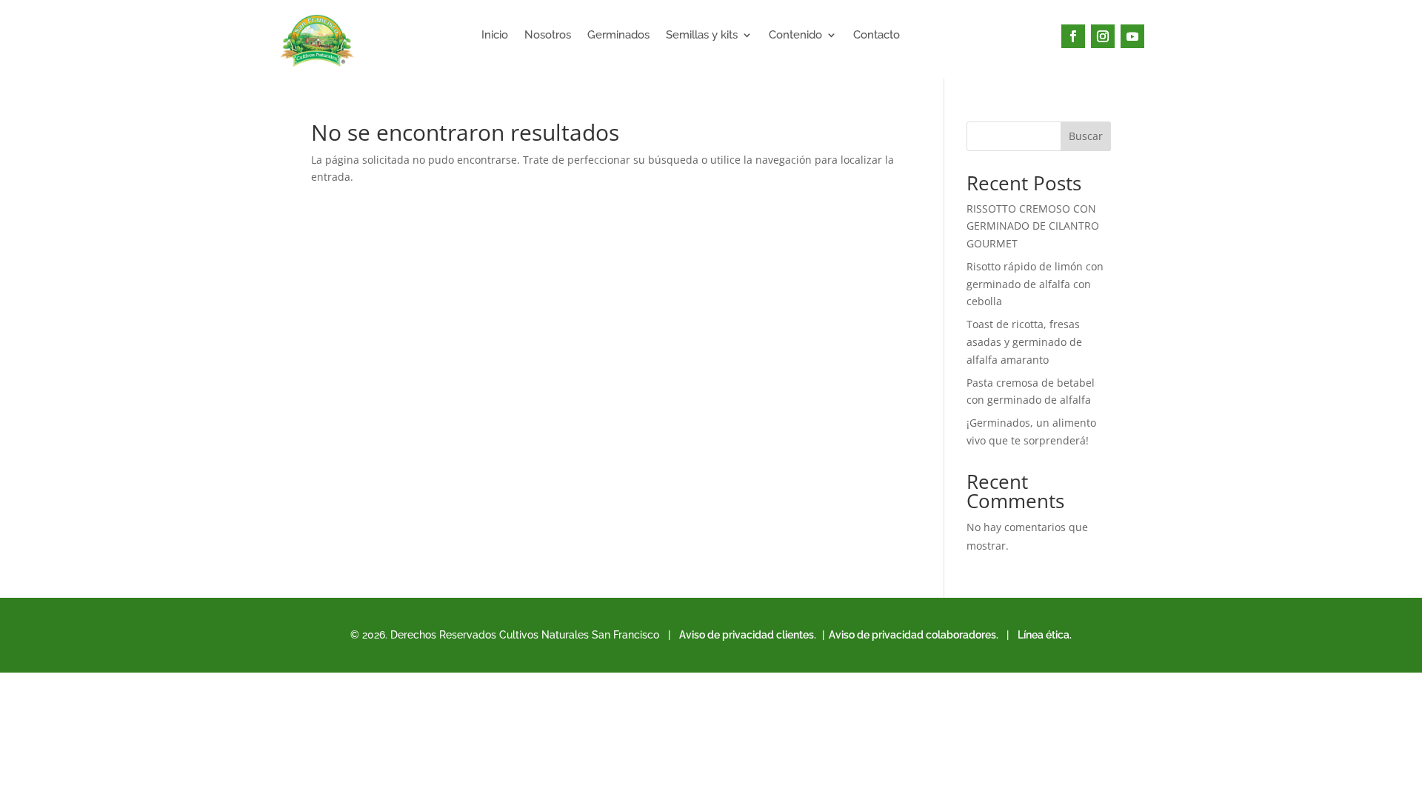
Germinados (618, 35)
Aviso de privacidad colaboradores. (912, 635)
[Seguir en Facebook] (1073, 36)
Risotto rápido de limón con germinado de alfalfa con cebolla (1035, 284)
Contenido (795, 35)
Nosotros (547, 35)
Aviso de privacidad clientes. (747, 635)
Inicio (494, 35)
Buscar (1086, 136)
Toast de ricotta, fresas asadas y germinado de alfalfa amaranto (1024, 342)
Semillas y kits (702, 35)
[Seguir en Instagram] (1103, 36)
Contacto (876, 35)
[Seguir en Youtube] (1132, 36)
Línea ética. (1045, 635)
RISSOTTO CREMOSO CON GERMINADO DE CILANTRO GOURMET (1033, 226)
